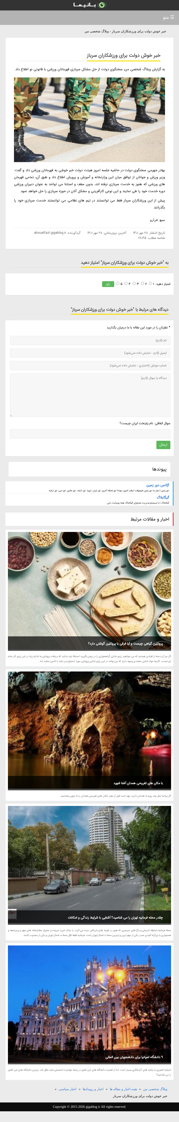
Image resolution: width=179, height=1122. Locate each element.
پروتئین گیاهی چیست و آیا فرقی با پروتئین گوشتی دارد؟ (125, 643)
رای (108, 283)
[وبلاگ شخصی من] (89, 5)
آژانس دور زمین (158, 485)
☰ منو (168, 17)
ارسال (163, 444)
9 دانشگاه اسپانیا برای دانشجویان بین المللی (134, 1057)
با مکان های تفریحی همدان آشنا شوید (138, 783)
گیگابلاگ (163, 497)
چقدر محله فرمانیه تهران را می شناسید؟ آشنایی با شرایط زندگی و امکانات (115, 917)
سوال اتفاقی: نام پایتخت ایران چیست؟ (145, 423)
